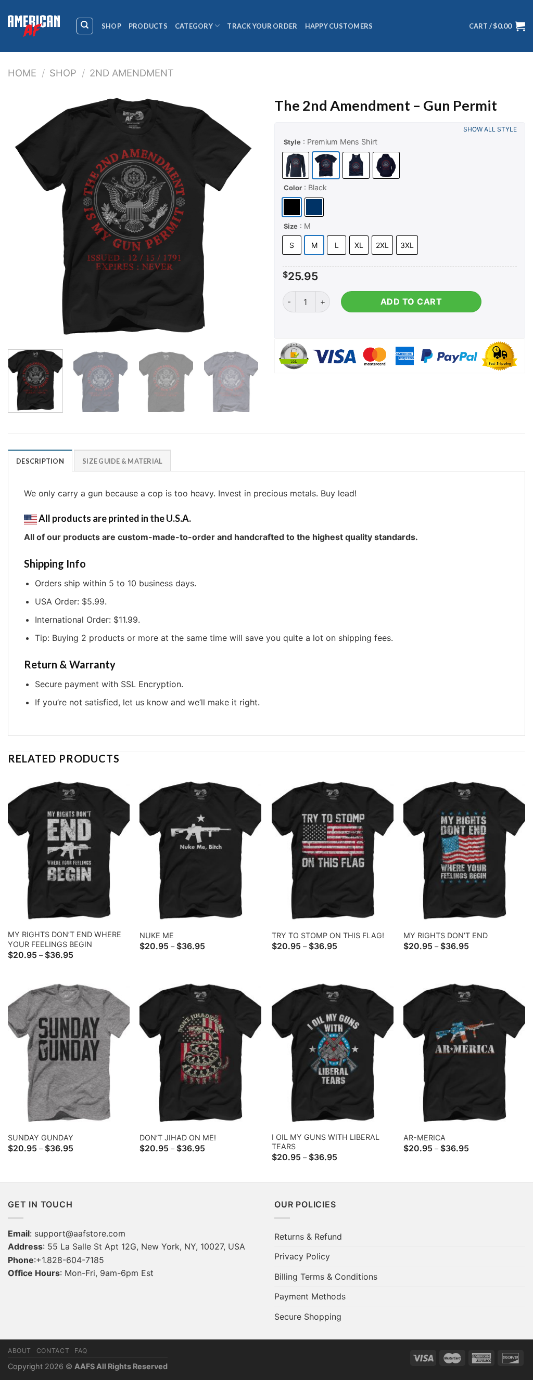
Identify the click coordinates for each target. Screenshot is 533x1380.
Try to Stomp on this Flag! (328, 935)
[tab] (40, 460)
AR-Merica (424, 1137)
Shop (111, 26)
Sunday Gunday (40, 1137)
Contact (52, 1351)
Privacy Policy (302, 1256)
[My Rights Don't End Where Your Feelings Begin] (69, 850)
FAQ (80, 1351)
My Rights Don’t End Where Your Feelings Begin (64, 939)
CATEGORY (194, 26)
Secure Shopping (307, 1316)
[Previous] (26, 216)
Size (291, 226)
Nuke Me (156, 935)
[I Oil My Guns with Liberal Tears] (333, 1052)
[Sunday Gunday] (69, 1052)
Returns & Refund (308, 1236)
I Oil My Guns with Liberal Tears (325, 1142)
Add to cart (411, 301)
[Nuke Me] (200, 850)
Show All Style (490, 129)
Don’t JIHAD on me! (177, 1137)
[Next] (240, 216)
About (19, 1351)
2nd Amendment (132, 72)
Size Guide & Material (122, 461)
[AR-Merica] (464, 1052)
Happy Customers (339, 26)
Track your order (262, 26)
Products (148, 26)
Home (22, 72)
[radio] (296, 165)
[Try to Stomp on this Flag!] (333, 850)
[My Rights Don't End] (464, 850)
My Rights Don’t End (445, 935)
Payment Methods (310, 1296)
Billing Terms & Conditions (325, 1276)
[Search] (85, 26)
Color (293, 187)
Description (40, 461)
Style (292, 142)
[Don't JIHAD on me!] (200, 1052)
